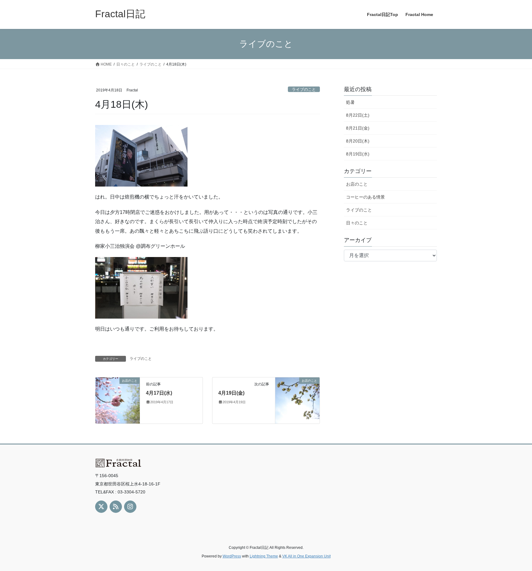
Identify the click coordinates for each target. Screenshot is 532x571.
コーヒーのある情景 (365, 197)
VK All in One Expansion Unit (306, 556)
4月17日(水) (159, 393)
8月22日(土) (357, 115)
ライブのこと (304, 89)
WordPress (232, 556)
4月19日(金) (231, 393)
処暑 (350, 102)
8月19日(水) (357, 153)
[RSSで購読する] (116, 507)
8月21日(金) (357, 128)
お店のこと (357, 184)
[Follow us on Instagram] (130, 507)
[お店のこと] (117, 400)
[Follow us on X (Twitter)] (101, 507)
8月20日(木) (357, 141)
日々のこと (357, 222)
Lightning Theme (264, 556)
